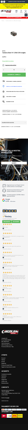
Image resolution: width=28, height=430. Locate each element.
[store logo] (6, 11)
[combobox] (14, 15)
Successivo (16, 221)
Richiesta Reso (4, 383)
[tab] (14, 122)
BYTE (3, 51)
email (8, 397)
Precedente (6, 221)
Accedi (3, 361)
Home (3, 20)
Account (3, 358)
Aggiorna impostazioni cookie (8, 366)
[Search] (26, 15)
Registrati (3, 363)
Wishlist (3, 359)
